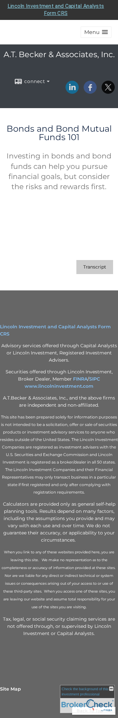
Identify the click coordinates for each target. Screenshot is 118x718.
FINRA (80, 379)
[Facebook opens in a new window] (90, 91)
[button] (96, 32)
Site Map (10, 689)
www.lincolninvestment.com (59, 386)
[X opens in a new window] (108, 91)
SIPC (94, 379)
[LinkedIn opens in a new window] (72, 91)
